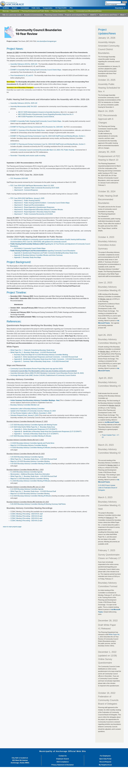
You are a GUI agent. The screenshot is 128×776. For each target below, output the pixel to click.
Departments (14, 11)
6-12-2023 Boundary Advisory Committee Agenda (26, 489)
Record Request (105, 762)
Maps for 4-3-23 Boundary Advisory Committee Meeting (28, 445)
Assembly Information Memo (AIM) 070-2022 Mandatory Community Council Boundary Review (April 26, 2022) (47, 373)
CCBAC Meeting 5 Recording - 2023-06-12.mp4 (26, 520)
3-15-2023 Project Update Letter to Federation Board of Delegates (107, 488)
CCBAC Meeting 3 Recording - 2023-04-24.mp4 (26, 516)
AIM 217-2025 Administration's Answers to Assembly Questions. (39, 112)
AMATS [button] (93, 15)
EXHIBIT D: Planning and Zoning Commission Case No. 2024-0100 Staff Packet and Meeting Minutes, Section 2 (47, 144)
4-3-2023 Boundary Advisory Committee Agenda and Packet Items (32, 443)
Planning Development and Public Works (35, 11)
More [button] (122, 15)
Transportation (47, 8)
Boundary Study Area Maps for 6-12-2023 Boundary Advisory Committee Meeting (41, 354)
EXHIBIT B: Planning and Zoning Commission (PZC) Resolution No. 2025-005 (36, 127)
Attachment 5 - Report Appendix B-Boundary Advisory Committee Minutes (38, 209)
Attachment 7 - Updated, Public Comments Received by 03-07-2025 (36, 188)
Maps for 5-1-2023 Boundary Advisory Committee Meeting (29, 478)
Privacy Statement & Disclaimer (62, 765)
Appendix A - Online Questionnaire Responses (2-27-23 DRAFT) (35, 429)
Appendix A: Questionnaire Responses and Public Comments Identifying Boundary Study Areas (45, 253)
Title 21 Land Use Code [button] (11, 15)
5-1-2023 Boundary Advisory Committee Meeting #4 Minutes (30, 481)
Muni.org (5, 11)
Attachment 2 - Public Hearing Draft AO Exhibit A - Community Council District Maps (42, 203)
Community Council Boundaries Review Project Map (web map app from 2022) (36, 368)
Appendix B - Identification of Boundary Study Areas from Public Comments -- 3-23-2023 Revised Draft (48, 359)
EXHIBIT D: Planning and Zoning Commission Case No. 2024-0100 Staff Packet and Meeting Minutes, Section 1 (47, 136)
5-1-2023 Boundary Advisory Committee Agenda (26, 472)
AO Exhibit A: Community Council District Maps (29, 248)
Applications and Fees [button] (108, 15)
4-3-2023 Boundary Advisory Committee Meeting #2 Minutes (30, 447)
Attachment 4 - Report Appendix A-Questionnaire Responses (34, 207)
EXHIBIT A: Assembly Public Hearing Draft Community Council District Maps (35, 70)
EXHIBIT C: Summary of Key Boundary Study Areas (27, 130)
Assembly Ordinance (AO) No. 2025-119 (23, 64)
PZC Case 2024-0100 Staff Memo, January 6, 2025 (27, 198)
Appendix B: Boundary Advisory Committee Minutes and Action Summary (38, 255)
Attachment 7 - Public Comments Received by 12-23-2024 (33, 214)
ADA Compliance (63, 762)
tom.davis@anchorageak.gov (46, 41)
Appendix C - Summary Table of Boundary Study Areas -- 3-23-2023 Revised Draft (41, 361)
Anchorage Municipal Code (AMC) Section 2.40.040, (43, 375)
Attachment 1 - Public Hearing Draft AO (27, 200)
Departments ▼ (120, 8)
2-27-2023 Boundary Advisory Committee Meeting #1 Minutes (30, 436)
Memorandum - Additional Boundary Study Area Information (30, 474)
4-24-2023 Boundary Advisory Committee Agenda (26, 457)
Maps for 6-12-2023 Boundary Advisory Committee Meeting (30, 493)
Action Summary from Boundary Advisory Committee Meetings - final (34, 400)
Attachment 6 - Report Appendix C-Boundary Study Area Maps (34, 212)
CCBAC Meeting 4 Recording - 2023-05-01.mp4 (26, 518)
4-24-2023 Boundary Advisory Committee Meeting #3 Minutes (30, 463)
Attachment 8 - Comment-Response (26, 190)
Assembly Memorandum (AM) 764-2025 (23, 106)
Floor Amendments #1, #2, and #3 (21, 75)
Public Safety (36, 8)
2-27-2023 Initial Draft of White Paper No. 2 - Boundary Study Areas (32, 427)
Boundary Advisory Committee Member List (24, 405)
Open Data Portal (105, 759)
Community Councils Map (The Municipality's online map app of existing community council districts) (43, 371)
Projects (71, 11)
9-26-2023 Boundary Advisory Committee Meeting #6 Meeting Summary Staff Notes (38, 504)
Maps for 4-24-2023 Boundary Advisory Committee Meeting (30, 461)
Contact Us (63, 756)
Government (25, 8)
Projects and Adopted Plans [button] (76, 15)
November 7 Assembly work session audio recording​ (27, 155)
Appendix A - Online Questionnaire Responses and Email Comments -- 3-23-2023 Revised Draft (46, 357)
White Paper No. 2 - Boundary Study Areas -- (33, 352)
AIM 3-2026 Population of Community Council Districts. (36, 116)
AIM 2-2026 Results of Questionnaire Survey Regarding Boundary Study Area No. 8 (45, 114)
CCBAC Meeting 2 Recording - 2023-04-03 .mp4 (26, 514)
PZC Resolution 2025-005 (19, 178)
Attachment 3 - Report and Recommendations (29, 205)
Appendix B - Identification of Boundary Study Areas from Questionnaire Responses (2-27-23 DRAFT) (47, 431)
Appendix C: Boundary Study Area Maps (27, 257)
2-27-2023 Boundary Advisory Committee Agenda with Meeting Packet (33, 425)
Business (14, 8)
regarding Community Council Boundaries (42, 250)
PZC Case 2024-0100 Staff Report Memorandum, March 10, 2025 (32, 185)
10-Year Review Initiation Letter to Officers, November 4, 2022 (30, 413)
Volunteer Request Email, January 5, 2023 (24, 415)
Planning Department (58, 11)
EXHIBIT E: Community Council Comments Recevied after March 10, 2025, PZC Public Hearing (42, 150)
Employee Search (62, 759)
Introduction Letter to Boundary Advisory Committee (27, 408)
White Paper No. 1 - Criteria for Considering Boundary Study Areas (32, 350)
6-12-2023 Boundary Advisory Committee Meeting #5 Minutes (30, 496)
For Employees (105, 756)
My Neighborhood (105, 765)
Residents (6, 8)
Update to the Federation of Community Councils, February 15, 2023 (33, 411)
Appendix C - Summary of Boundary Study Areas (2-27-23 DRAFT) (36, 434)
